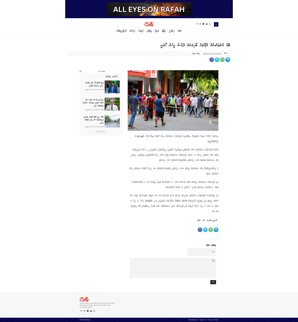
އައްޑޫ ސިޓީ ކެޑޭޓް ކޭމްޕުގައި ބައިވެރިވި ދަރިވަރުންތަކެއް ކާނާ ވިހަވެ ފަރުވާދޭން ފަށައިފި (93, 120)
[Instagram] (200, 24)
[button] (216, 24)
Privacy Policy (213, 320)
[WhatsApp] (210, 24)
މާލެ (204, 220)
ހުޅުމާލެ (198, 220)
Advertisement (193, 320)
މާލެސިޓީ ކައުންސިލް (212, 220)
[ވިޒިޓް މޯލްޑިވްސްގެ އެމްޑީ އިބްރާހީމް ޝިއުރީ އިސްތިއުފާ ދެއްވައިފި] (112, 86)
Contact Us (203, 320)
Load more (100, 132)
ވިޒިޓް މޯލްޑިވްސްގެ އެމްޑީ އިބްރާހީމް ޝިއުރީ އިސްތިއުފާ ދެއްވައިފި (94, 84)
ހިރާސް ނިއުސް (196, 53)
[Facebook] (197, 24)
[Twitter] (206, 24)
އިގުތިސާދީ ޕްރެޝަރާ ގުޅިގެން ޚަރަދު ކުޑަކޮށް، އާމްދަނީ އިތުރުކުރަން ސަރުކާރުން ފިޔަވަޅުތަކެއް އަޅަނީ (93, 103)
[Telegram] (203, 24)
